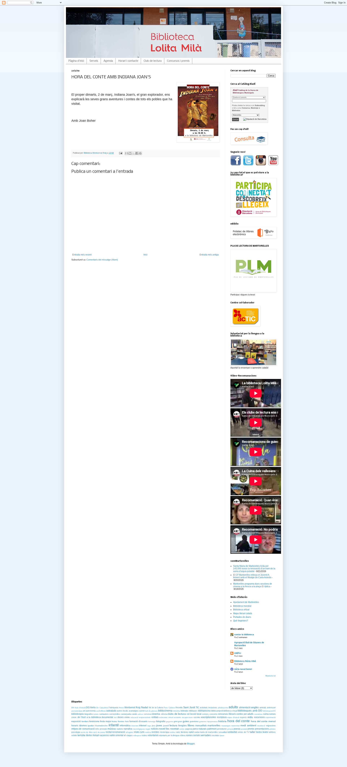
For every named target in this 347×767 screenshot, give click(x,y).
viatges (129, 735)
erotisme (177, 717)
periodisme (222, 729)
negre (147, 729)
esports (243, 717)
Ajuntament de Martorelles (246, 602)
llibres (191, 725)
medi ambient (248, 725)
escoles (197, 717)
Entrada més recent (81, 254)
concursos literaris (227, 714)
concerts (213, 714)
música (112, 728)
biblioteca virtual (230, 711)
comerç (205, 714)
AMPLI (237, 653)
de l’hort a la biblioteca (89, 717)
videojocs (137, 735)
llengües (182, 725)
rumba (172, 732)
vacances (104, 735)
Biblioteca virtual (241, 609)
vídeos (183, 735)
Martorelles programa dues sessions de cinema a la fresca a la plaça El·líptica (252, 585)
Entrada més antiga (209, 254)
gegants (169, 721)
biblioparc (193, 711)
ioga (149, 726)
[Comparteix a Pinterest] (140, 153)
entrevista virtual (166, 717)
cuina (266, 714)
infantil (114, 725)
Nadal (144, 707)
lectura (173, 725)
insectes (134, 726)
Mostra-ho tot (270, 676)
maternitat (235, 726)
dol (115, 717)
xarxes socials (193, 735)
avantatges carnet (137, 711)
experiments (270, 717)
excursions (259, 717)
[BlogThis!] (130, 153)
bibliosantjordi (217, 711)
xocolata (215, 735)
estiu (250, 717)
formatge (152, 721)
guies (186, 721)
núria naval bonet (243, 669)
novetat (174, 728)
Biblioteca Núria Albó (245, 661)
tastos (259, 732)
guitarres (202, 721)
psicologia (75, 732)
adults (233, 707)
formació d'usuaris (138, 721)
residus (148, 732)
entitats (154, 717)
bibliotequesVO (269, 711)
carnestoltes (114, 714)
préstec (272, 729)
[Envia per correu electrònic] (126, 153)
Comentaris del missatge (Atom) (102, 260)
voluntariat (153, 735)
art (84, 711)
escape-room (187, 717)
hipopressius (212, 721)
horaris (74, 725)
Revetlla (179, 707)
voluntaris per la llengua (168, 735)
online (182, 729)
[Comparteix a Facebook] (137, 153)
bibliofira (176, 711)
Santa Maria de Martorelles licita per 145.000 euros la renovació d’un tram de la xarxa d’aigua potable (254, 569)
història (222, 721)
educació (134, 717)
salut (191, 732)
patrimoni (212, 729)
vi (125, 735)
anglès (255, 707)
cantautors (104, 714)
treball (96, 735)
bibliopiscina (204, 710)
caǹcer (140, 714)
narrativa (128, 729)
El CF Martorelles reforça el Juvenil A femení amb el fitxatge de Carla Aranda (252, 576)
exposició (76, 721)
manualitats (201, 725)
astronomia (91, 711)
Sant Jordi (189, 707)
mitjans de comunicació (83, 729)
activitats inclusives (208, 707)
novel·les (164, 728)
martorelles (213, 725)
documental (107, 717)
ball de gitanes (151, 711)
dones (120, 717)
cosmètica (258, 714)
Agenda (108, 61)
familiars (85, 721)
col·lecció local (194, 714)
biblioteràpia (77, 714)
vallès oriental (116, 735)
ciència (164, 714)
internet (142, 725)
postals (244, 729)
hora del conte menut (263, 721)
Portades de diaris (242, 617)
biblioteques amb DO (250, 710)
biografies (88, 714)
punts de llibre (87, 732)
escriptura (222, 717)
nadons (120, 729)
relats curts (139, 732)
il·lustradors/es (101, 725)
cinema (156, 713)
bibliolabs (185, 711)
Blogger (191, 743)
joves (159, 725)
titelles (89, 735)
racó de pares (99, 732)
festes (114, 721)
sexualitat (223, 732)
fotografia (160, 721)
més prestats (101, 729)
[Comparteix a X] (133, 153)
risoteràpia (164, 732)
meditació (261, 726)
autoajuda (111, 710)
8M (72, 708)
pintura (230, 729)
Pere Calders (169, 708)
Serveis (93, 61)
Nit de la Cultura (156, 707)
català (134, 714)
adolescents (223, 708)
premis (251, 729)
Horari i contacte (128, 61)
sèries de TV (243, 732)
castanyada (126, 714)
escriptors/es (208, 717)
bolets (95, 714)
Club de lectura (153, 61)
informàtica (125, 725)
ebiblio (127, 717)
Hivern (121, 708)
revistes (155, 732)
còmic (74, 717)
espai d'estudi (233, 717)
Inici (145, 254)
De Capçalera (102, 708)
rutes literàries (182, 732)
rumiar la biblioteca (244, 634)
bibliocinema (165, 710)
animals (263, 707)
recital (109, 732)
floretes (121, 721)
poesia (237, 729)
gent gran (178, 721)
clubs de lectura (177, 713)
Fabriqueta (113, 707)
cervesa (147, 714)
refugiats (129, 732)
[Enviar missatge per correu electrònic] (120, 153)
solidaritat (232, 732)
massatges (225, 726)
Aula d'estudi (80, 708)
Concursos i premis (178, 61)
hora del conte (238, 721)
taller (252, 731)
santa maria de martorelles (206, 732)
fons (127, 721)
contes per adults (244, 714)
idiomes (83, 725)
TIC (197, 707)
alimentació (244, 707)
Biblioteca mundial (242, 606)
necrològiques (139, 729)
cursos (272, 714)
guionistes (194, 721)
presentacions (262, 729)
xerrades (206, 735)
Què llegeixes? (240, 620)
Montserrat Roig (132, 707)
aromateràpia (76, 711)
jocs (153, 725)
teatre (265, 732)
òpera (221, 735)
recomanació (118, 732)
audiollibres (101, 711)
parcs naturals (200, 729)
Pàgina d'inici (76, 61)
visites (144, 735)
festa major (105, 721)
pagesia (188, 729)
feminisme (94, 721)
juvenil (166, 725)
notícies (154, 729)
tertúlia (81, 735)
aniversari (271, 707)
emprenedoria (145, 717)
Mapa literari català (242, 613)
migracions (271, 725)
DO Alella (91, 707)
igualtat (91, 725)
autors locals (122, 711)
